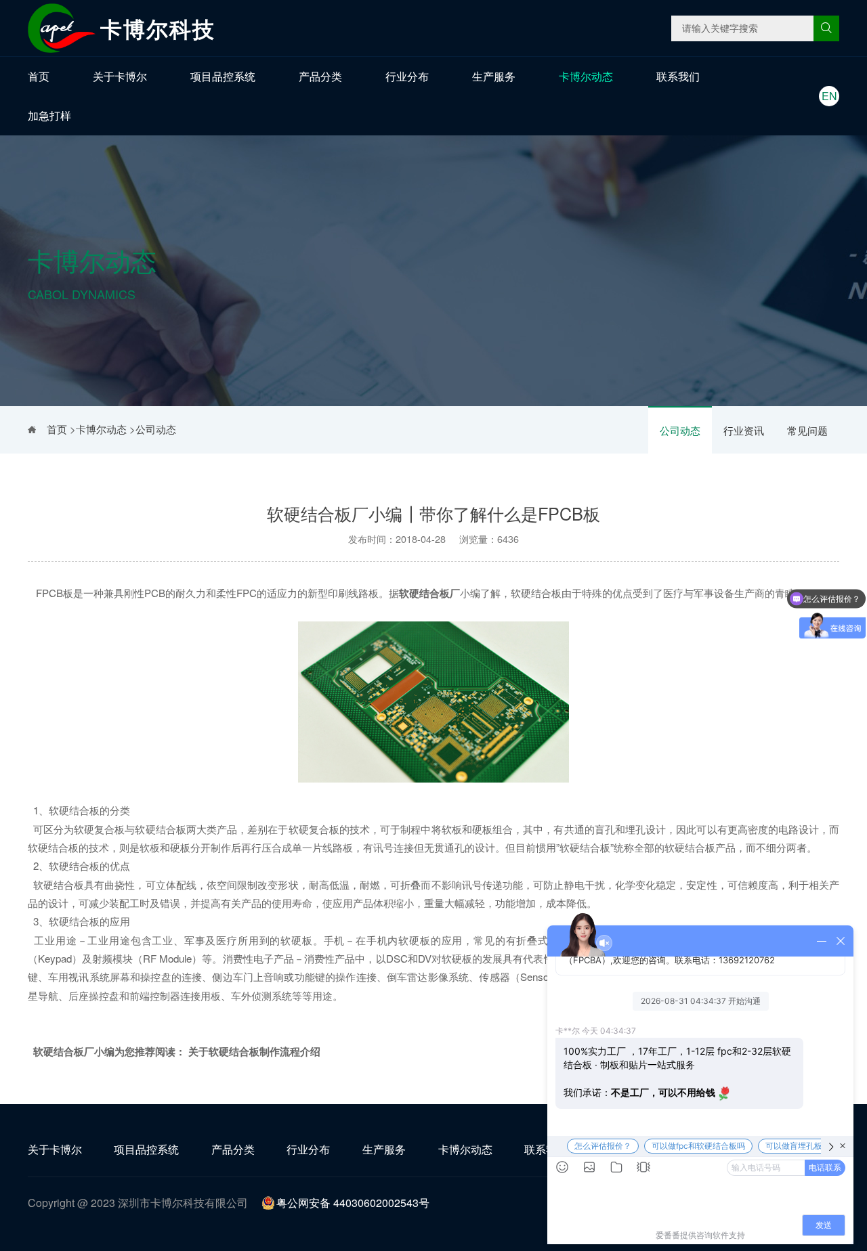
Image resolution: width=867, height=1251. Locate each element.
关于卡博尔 (120, 76)
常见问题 (807, 430)
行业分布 (407, 76)
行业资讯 (743, 430)
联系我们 (678, 76)
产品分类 (320, 76)
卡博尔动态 (586, 76)
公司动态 (680, 430)
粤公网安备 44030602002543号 (352, 1202)
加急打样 (49, 115)
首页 (38, 76)
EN (829, 96)
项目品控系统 (222, 76)
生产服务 (493, 76)
